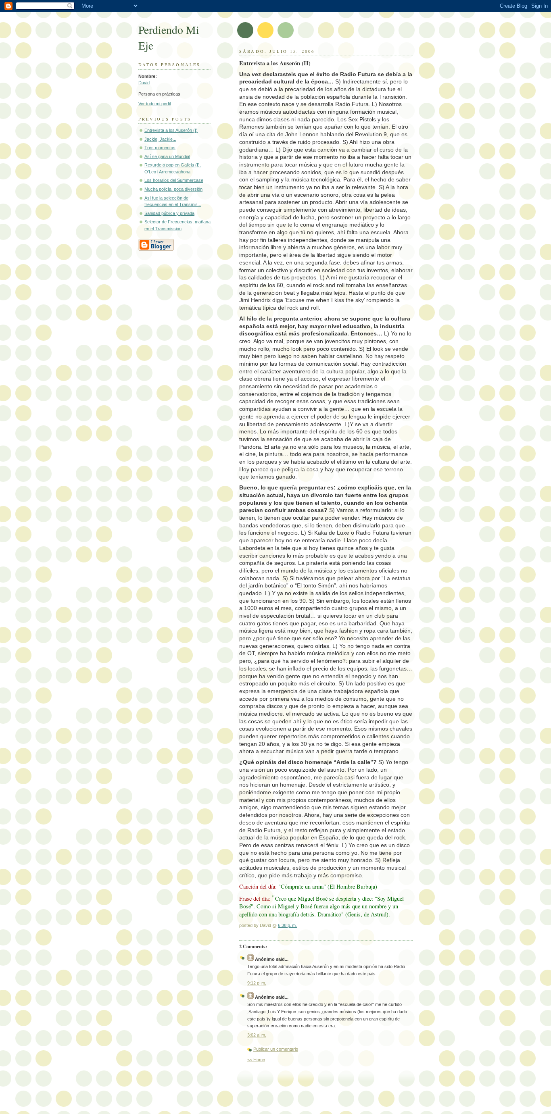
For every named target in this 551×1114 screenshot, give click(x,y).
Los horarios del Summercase (173, 180)
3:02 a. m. (256, 1035)
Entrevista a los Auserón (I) (171, 130)
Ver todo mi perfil (154, 103)
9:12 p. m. (256, 983)
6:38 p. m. (287, 925)
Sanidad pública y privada (169, 213)
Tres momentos (159, 147)
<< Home (256, 1059)
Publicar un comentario (275, 1049)
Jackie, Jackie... (160, 139)
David (144, 82)
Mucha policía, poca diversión (173, 189)
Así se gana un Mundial (167, 156)
